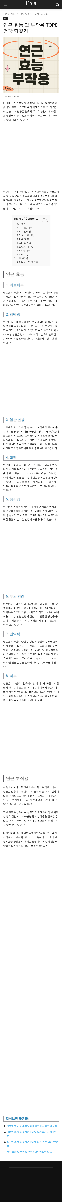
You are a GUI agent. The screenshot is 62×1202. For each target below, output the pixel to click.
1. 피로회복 (26, 227)
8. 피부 (25, 254)
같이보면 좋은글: (30, 262)
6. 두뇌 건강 (27, 246)
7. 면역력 (25, 250)
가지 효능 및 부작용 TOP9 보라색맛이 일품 (29, 1151)
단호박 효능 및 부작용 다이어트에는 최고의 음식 (32, 1126)
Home (6, 13)
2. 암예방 (26, 231)
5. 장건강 (26, 242)
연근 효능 (21, 223)
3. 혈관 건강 (27, 235)
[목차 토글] (43, 219)
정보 (13, 13)
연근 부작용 (22, 258)
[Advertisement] (31, 157)
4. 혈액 (25, 239)
